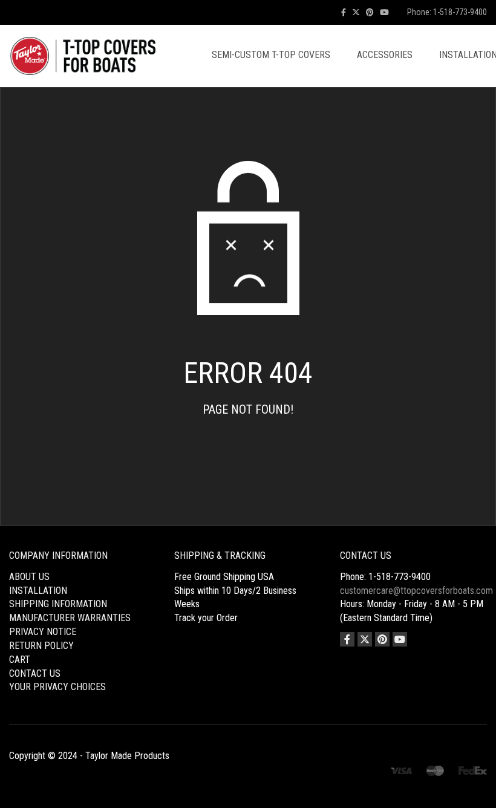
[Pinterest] (370, 12)
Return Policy (41, 645)
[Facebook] (343, 12)
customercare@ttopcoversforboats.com (416, 590)
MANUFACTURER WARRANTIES (70, 618)
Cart (19, 659)
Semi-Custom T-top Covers (271, 54)
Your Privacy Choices (57, 686)
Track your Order (206, 618)
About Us (29, 576)
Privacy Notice (42, 631)
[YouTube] (384, 12)
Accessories (385, 54)
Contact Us (34, 673)
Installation (38, 590)
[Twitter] (356, 12)
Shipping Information (58, 604)
